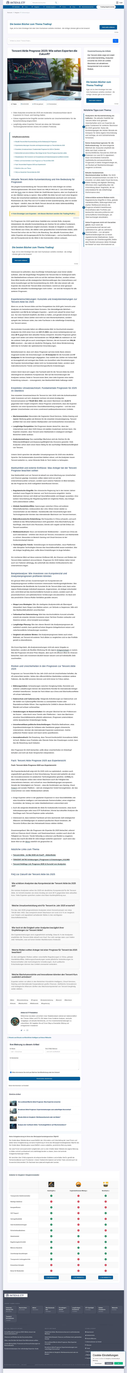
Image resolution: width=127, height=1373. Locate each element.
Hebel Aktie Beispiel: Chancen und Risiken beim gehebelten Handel (63, 1338)
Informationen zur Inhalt (93, 1342)
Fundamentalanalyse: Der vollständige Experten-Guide (21, 1348)
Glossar (88, 1345)
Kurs (20, 192)
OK (118, 1363)
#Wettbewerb (34, 1003)
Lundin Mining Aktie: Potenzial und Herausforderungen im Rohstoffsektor (22, 1344)
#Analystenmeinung (47, 1000)
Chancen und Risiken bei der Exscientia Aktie (18, 1337)
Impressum (90, 1332)
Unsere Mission (91, 1338)
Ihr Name (12, 1048)
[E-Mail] (27, 1030)
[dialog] (108, 1358)
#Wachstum (68, 1000)
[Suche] (56, 2)
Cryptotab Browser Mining (78, 1190)
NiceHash (105, 1190)
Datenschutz (90, 1335)
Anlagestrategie (63, 650)
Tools (88, 1348)
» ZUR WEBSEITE (51, 1277)
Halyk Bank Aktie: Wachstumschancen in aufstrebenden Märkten (62, 1333)
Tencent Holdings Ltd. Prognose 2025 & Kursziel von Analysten (39, 864)
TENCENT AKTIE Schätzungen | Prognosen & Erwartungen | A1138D (41, 859)
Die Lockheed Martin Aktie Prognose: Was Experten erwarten (39, 1102)
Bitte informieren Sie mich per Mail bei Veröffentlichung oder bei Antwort (36, 1072)
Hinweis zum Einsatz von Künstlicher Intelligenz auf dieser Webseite (30, 1037)
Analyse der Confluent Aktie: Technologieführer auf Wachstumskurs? (42, 1125)
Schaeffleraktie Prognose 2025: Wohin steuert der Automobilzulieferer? (20, 1333)
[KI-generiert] (51, 1182)
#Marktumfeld (22, 1003)
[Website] (24, 1030)
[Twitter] (21, 1030)
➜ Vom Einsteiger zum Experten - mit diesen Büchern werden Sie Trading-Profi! (42, 214)
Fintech (14, 788)
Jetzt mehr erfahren (108, 27)
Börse (27, 841)
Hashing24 (50, 1190)
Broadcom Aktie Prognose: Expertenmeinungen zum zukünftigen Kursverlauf (44, 1109)
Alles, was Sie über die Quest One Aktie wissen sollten (21, 1340)
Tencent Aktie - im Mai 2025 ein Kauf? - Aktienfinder (34, 855)
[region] (63, 1231)
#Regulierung (45, 1003)
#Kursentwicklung (22, 1000)
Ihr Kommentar (14, 1058)
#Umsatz (13, 1003)
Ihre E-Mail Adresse (51, 1048)
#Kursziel (59, 1000)
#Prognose (34, 1000)
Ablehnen (109, 1363)
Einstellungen (98, 1363)
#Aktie (12, 1000)
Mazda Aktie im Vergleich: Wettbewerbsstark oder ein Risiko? (39, 1117)
